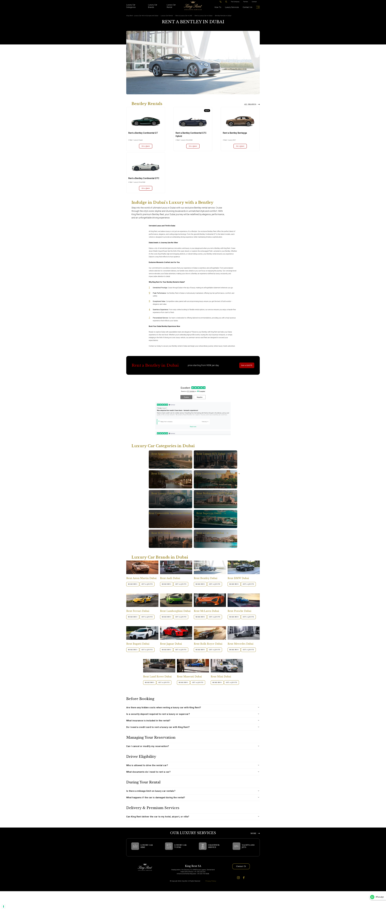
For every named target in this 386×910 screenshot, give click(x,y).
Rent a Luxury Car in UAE (183, 15)
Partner (245, 1)
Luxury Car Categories (131, 6)
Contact (254, 1)
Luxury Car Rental (171, 6)
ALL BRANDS (250, 104)
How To (218, 7)
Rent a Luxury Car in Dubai (203, 15)
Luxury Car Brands (152, 6)
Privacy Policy (211, 881)
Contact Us (247, 7)
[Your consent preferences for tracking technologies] (3, 906)
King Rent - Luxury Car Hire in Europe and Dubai (142, 15)
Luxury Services (232, 7)
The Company (235, 1)
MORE (253, 833)
